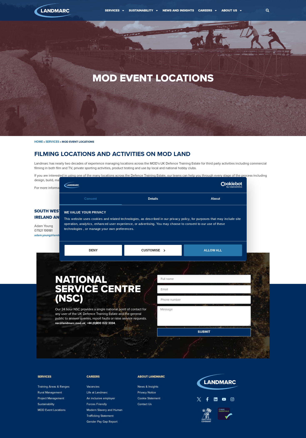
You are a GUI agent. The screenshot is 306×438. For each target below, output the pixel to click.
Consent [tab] (90, 198)
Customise (150, 250)
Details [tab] (153, 198)
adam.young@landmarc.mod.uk (55, 235)
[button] (267, 10)
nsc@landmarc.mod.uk (70, 323)
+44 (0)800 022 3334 (101, 323)
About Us (229, 10)
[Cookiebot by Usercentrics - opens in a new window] (224, 185)
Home (38, 142)
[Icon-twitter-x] (199, 399)
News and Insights (178, 10)
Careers (205, 10)
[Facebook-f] (207, 399)
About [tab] (215, 198)
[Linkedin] (216, 399)
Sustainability (141, 10)
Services (112, 10)
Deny (93, 250)
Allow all (213, 250)
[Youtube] (224, 399)
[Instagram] (232, 399)
